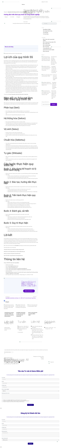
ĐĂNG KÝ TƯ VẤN (44, 1)
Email (3, 381)
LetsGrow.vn (11, 363)
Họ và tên (3, 377)
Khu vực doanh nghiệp (5, 389)
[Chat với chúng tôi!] (58, 442)
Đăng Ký (30, 443)
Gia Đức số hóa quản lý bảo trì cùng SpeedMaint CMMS (32, 313)
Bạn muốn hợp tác (5, 438)
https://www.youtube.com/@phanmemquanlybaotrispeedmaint (20, 269)
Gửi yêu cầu (30, 404)
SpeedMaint (17, 245)
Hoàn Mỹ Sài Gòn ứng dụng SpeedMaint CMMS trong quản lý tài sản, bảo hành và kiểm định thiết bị (9, 314)
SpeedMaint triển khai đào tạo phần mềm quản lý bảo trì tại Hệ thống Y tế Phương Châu (20, 314)
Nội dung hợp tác (4, 431)
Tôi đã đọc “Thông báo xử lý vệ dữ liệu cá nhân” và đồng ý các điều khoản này (13, 401)
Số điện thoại (4, 385)
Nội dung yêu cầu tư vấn (5, 393)
